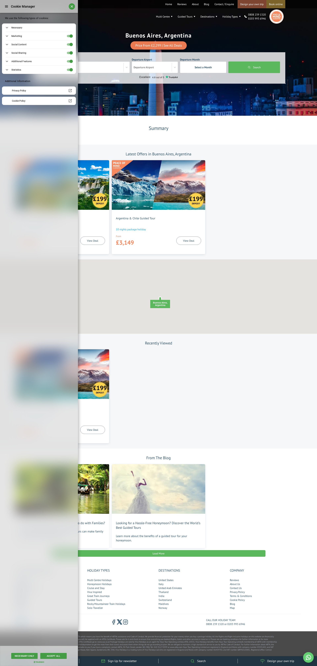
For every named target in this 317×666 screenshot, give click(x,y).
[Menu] (6, 6)
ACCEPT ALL (53, 656)
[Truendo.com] (39, 662)
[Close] (72, 6)
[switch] (72, 36)
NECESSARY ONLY (24, 656)
